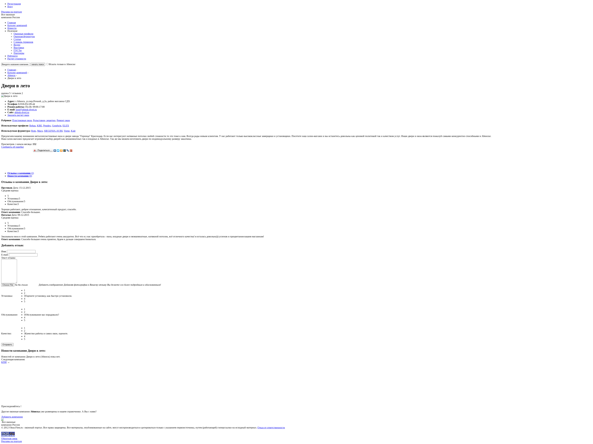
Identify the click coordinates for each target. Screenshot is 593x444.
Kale (73, 131)
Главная (11, 22)
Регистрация (14, 3)
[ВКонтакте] (55, 151)
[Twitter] (58, 151)
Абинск (11, 75)
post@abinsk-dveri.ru (26, 109)
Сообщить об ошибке (12, 147)
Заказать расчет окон (18, 115)
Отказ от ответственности (271, 427)
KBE (39, 125)
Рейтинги (12, 56)
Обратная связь (9, 438)
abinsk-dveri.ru (22, 112)
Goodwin (56, 125)
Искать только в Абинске (62, 64)
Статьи (17, 39)
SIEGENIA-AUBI (53, 131)
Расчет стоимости (16, 58)
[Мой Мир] (64, 151)
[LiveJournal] (67, 151)
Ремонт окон (63, 120)
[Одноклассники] (61, 151)
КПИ (4, 362)
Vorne (67, 131)
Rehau (32, 125)
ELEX (66, 125)
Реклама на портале (11, 11)
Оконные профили (23, 33)
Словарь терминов (23, 42)
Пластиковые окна (22, 120)
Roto (33, 131)
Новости (12, 28)
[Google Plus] (71, 151)
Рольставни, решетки (44, 120)
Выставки (19, 47)
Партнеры (19, 53)
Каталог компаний (17, 25)
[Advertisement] (57, 162)
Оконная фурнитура (24, 36)
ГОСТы (18, 50)
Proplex (47, 125)
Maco (40, 131)
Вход (10, 6)
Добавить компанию (12, 416)
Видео (17, 44)
